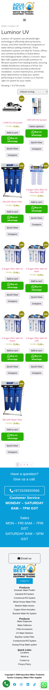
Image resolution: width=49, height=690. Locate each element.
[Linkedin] (28, 684)
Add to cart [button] (12, 132)
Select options (37, 126)
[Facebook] (15, 684)
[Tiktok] (35, 684)
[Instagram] (21, 684)
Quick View (12, 148)
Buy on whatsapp (12, 140)
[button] (24, 20)
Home (4, 26)
